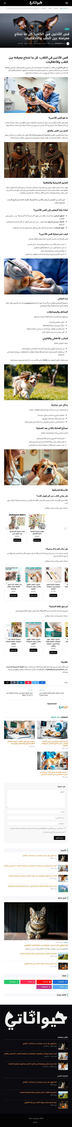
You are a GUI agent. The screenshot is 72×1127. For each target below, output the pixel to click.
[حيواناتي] (36, 3)
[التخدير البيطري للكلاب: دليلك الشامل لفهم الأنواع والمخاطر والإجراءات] (19, 730)
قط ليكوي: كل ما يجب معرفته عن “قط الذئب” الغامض (40, 856)
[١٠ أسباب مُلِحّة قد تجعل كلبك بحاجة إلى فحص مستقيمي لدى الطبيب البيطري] (52, 761)
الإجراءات (67, 29)
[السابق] (6, 528)
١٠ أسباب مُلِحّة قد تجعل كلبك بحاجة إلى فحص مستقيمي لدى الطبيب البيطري (54, 773)
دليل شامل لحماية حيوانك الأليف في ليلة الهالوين (40, 964)
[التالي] (65, 528)
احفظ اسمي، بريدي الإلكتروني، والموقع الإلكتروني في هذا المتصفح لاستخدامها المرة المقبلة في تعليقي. (36, 828)
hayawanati (58, 43)
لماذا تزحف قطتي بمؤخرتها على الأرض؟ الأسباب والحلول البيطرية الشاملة (33, 876)
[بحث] (5, 3)
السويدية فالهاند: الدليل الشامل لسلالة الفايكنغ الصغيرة (38, 954)
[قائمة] (66, 3)
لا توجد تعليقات (27, 43)
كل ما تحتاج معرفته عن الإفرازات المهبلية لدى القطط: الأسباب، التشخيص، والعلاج (30, 866)
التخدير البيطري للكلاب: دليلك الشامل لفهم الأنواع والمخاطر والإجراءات (21, 742)
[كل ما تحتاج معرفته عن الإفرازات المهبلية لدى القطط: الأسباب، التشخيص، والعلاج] (63, 868)
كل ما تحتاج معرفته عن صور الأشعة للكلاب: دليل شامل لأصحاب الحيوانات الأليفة (54, 743)
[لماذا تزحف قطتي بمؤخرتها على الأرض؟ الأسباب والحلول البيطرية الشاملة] (63, 878)
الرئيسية (35, 1122)
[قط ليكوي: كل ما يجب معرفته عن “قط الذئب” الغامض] (63, 858)
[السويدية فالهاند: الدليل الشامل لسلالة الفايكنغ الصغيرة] (63, 956)
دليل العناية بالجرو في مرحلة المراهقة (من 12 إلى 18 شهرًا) (19, 694)
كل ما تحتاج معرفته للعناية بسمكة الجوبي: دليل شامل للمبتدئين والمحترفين (32, 886)
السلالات (65, 942)
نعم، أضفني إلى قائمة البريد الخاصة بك (53, 832)
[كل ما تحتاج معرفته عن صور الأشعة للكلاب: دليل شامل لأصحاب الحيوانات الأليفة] (52, 730)
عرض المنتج (17, 540)
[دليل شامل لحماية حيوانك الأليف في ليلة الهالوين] (63, 966)
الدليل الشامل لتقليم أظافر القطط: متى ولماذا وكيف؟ (51, 694)
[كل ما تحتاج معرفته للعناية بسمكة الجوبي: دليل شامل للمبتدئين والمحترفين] (63, 888)
